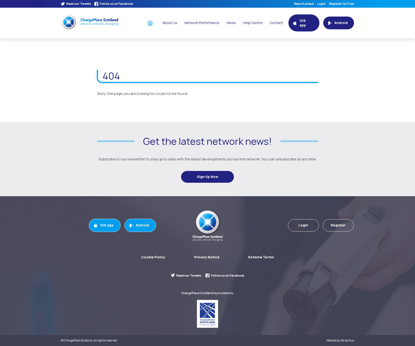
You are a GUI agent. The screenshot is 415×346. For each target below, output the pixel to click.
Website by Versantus (340, 340)
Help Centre (252, 22)
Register (338, 225)
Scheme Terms (261, 257)
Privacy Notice (207, 257)
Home (150, 22)
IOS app (107, 225)
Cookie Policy (153, 257)
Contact (276, 22)
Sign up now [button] (207, 176)
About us (169, 22)
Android (142, 225)
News (231, 22)
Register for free (341, 4)
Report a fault (304, 4)
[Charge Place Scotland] (89, 21)
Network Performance (202, 22)
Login (321, 4)
